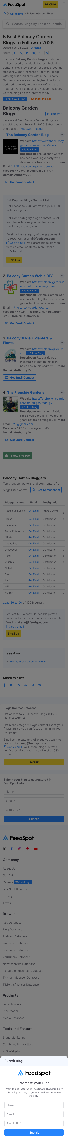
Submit (34, 1132)
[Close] (63, 1061)
